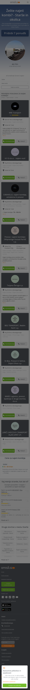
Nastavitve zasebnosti (9, 681)
